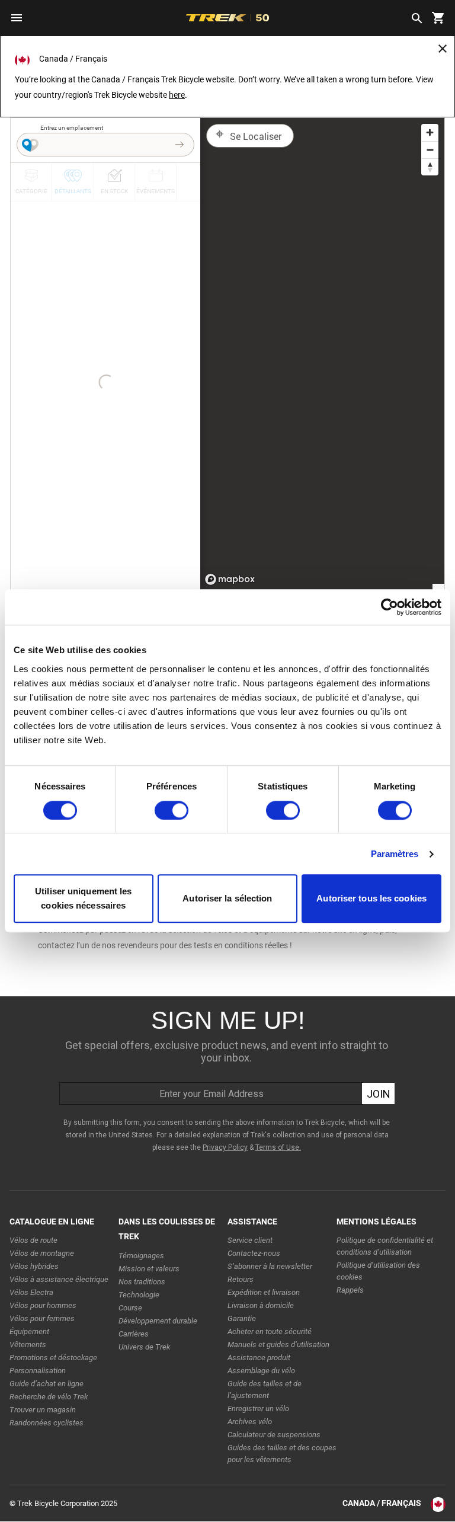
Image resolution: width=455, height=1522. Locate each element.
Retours (241, 1279)
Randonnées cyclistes (46, 1422)
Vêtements (27, 1344)
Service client (250, 1240)
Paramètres (395, 854)
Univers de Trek (144, 1346)
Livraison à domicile (261, 1305)
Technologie (138, 1294)
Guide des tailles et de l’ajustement (265, 1389)
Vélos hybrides (34, 1266)
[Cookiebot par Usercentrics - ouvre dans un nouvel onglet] (389, 607)
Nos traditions (141, 1281)
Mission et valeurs (149, 1268)
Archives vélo (250, 1421)
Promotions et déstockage (53, 1357)
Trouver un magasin (42, 1409)
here (177, 95)
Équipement (29, 1331)
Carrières (133, 1333)
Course (130, 1307)
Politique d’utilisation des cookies (378, 1271)
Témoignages (141, 1255)
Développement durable (157, 1320)
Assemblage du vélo (261, 1370)
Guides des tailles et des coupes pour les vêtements (282, 1453)
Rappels (350, 1290)
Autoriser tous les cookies (371, 899)
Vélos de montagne (41, 1253)
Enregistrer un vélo (258, 1408)
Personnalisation (37, 1370)
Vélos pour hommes (42, 1305)
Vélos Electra (31, 1292)
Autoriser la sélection (227, 899)
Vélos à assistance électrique (58, 1279)
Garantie (242, 1318)
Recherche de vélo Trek (48, 1396)
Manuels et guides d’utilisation (278, 1344)
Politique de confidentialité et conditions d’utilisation (385, 1246)
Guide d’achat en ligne (46, 1383)
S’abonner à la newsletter (270, 1266)
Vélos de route (33, 1240)
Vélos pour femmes (42, 1318)
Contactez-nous (254, 1253)
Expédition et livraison (264, 1292)
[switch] (171, 810)
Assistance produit (259, 1357)
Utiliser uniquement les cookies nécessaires (83, 899)
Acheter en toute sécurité (270, 1331)
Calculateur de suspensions (274, 1434)
